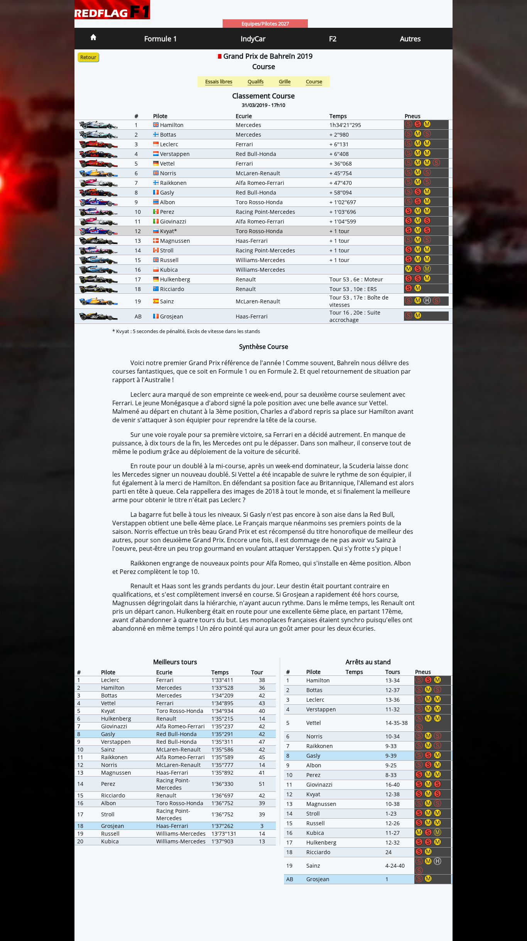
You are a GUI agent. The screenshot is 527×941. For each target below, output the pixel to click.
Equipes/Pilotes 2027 (265, 23)
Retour (88, 57)
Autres (410, 38)
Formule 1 (160, 38)
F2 (332, 38)
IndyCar (253, 38)
